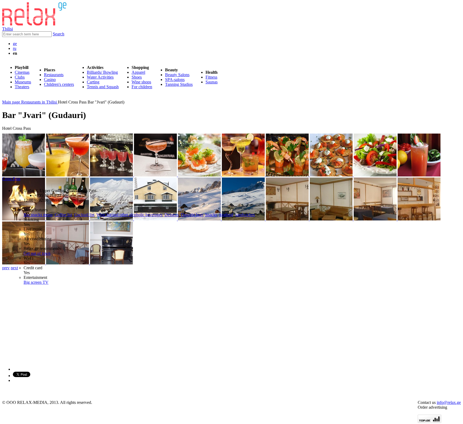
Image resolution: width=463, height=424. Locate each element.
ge (15, 43)
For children (142, 86)
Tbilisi (7, 29)
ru (14, 48)
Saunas (212, 82)
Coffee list (63, 214)
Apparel (138, 72)
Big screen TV (36, 282)
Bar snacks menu (38, 214)
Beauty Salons (177, 74)
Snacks (211, 214)
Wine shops (141, 82)
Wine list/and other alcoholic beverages (129, 214)
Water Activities (100, 77)
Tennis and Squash (103, 86)
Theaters (22, 86)
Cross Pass (11, 178)
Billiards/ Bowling (102, 72)
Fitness (211, 77)
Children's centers (59, 84)
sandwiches (245, 214)
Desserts (172, 214)
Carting (93, 82)
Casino (50, 79)
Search (58, 34)
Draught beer (192, 214)
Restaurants (54, 74)
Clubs (20, 77)
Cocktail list (84, 214)
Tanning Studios (179, 84)
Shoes (137, 77)
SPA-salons (175, 79)
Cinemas (22, 72)
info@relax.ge (449, 402)
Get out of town (37, 253)
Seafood (226, 214)
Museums (23, 82)
